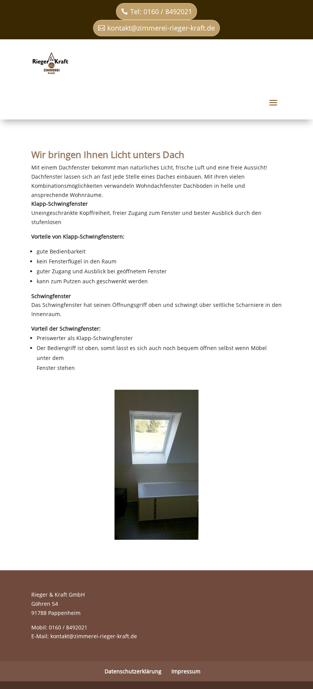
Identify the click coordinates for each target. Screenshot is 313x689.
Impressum (185, 671)
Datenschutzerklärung (133, 671)
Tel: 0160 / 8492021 (161, 11)
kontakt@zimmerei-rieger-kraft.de (161, 27)
